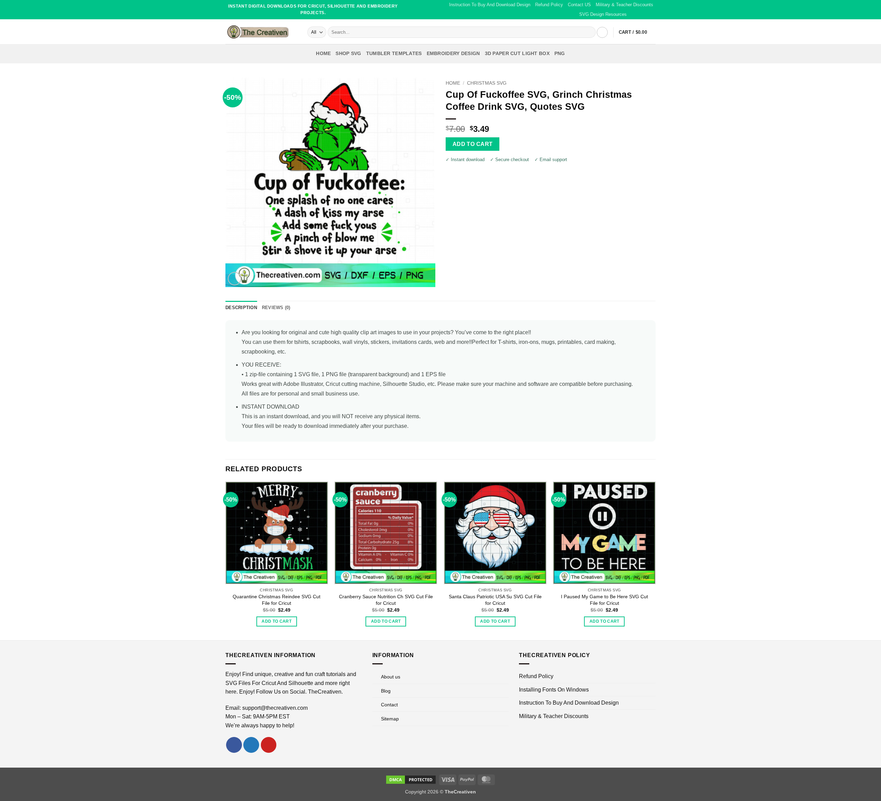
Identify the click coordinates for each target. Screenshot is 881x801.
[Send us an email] (646, 14)
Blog (386, 691)
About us (390, 676)
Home (323, 53)
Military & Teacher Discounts (624, 4)
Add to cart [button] (276, 621)
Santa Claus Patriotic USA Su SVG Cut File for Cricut (495, 600)
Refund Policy (549, 4)
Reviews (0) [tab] (276, 307)
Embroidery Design (453, 53)
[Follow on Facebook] (632, 14)
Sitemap (390, 718)
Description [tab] (241, 307)
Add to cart (473, 144)
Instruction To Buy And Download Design (489, 4)
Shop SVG (348, 53)
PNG (559, 53)
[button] (602, 32)
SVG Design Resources (603, 14)
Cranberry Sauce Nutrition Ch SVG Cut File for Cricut (386, 600)
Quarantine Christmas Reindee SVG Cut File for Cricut (276, 600)
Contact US (579, 4)
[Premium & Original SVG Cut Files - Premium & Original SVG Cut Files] (261, 31)
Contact (389, 704)
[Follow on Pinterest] (652, 14)
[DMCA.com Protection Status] (411, 779)
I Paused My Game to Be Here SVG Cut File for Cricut (604, 600)
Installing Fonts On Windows (554, 690)
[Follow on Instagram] (639, 14)
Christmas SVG (487, 83)
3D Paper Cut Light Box (517, 53)
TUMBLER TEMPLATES (394, 53)
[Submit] (589, 32)
